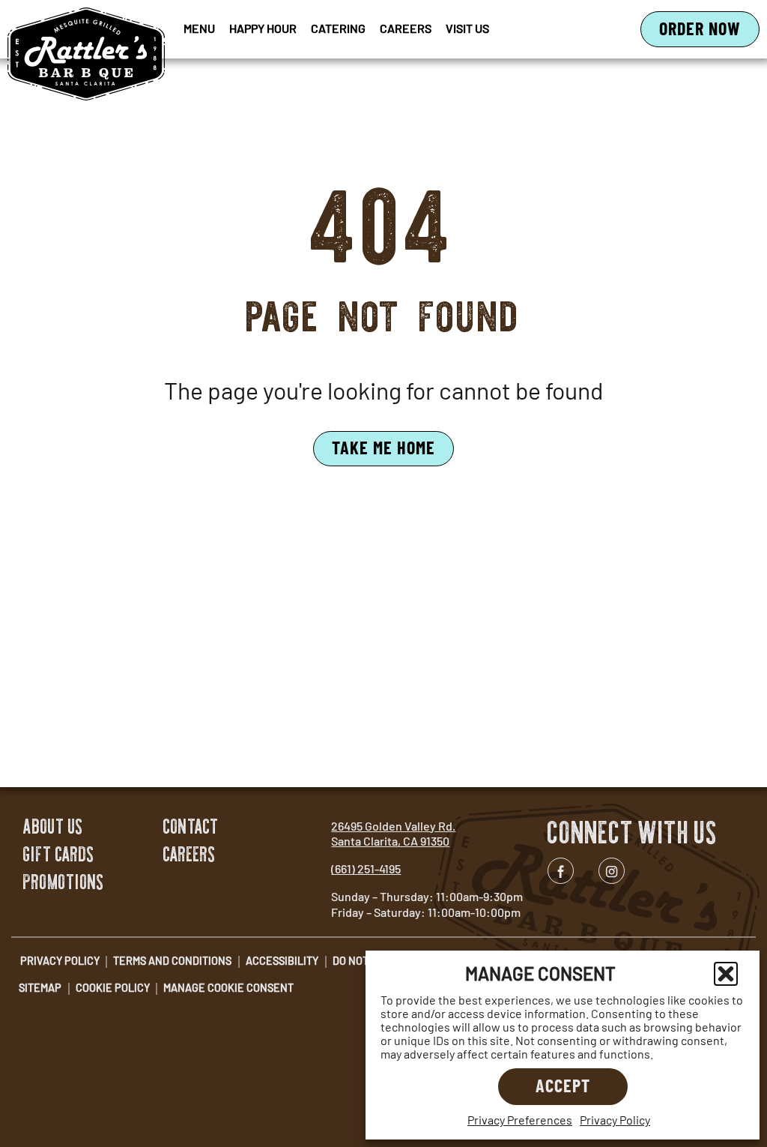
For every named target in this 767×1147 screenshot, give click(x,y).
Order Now (709, 31)
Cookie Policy (113, 987)
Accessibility (282, 960)
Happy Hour (263, 28)
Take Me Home (383, 447)
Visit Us (467, 28)
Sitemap (40, 987)
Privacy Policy (615, 1120)
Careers (405, 28)
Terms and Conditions (172, 960)
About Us (53, 826)
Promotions (63, 882)
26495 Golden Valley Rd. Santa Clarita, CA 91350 (393, 834)
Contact (191, 826)
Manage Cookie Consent (228, 987)
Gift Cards (58, 854)
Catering (338, 28)
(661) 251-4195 (366, 868)
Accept (563, 1085)
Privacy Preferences (519, 1120)
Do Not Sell (364, 960)
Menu (199, 28)
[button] (726, 974)
